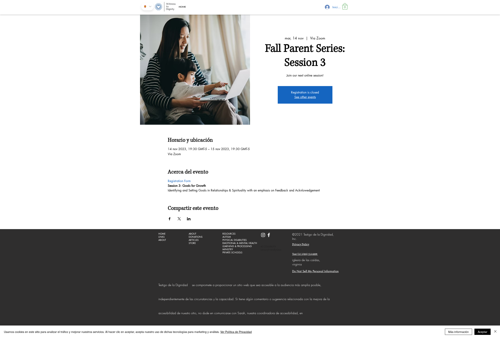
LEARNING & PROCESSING (236, 246)
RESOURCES (229, 233)
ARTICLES (194, 240)
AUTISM (226, 236)
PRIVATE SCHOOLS (232, 252)
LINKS (161, 236)
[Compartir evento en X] (179, 218)
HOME (161, 233)
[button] (345, 6)
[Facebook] (268, 235)
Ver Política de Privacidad (236, 332)
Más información (458, 332)
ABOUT (162, 240)
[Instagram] (263, 235)
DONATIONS (196, 236)
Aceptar (482, 332)
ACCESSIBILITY (268, 246)
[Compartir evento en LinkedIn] (189, 218)
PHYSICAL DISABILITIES (234, 240)
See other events (305, 97)
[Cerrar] (495, 332)
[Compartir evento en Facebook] (169, 218)
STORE (192, 243)
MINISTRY (227, 249)
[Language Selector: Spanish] (147, 6)
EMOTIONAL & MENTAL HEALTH (236, 243)
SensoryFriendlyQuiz (270, 249)
